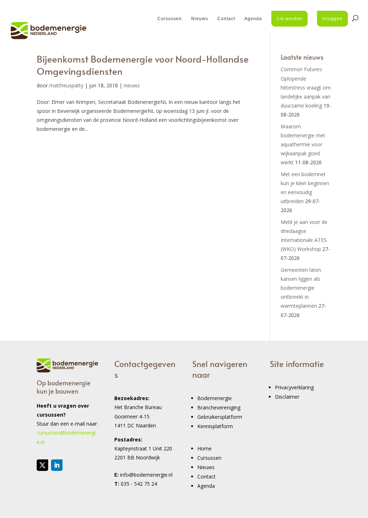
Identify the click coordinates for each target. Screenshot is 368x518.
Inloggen (332, 18)
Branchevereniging (218, 407)
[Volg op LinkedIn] (57, 465)
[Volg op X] (42, 465)
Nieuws (199, 18)
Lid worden (289, 18)
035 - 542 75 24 (139, 483)
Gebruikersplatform (219, 416)
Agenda (253, 18)
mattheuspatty (66, 85)
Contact (226, 18)
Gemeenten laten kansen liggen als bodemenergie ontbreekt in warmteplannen (301, 288)
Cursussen (169, 18)
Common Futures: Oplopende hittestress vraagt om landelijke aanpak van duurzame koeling (306, 87)
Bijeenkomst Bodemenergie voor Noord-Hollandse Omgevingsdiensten (143, 64)
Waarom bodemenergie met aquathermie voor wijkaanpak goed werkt (303, 144)
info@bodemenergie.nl (146, 474)
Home (204, 448)
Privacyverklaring (294, 387)
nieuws (132, 85)
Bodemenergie (214, 398)
